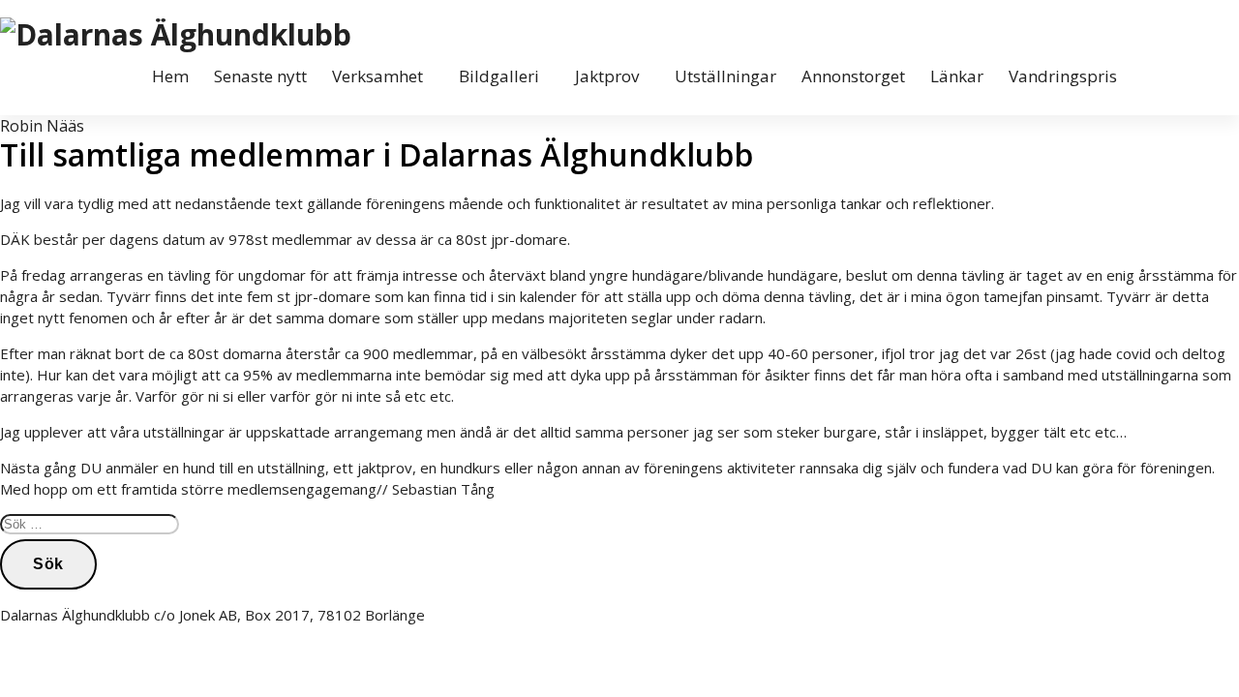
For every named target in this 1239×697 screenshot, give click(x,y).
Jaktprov (607, 76)
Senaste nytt (260, 76)
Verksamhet (377, 76)
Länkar (956, 76)
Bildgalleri (499, 76)
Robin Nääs (42, 125)
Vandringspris (1063, 76)
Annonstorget (853, 76)
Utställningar (725, 76)
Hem (170, 76)
